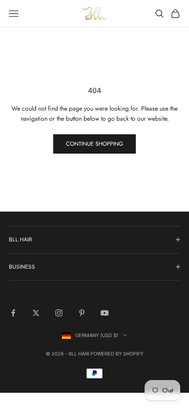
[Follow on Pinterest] (81, 313)
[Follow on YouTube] (104, 313)
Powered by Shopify (117, 354)
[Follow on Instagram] (59, 313)
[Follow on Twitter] (36, 313)
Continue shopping (94, 144)
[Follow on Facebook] (13, 313)
